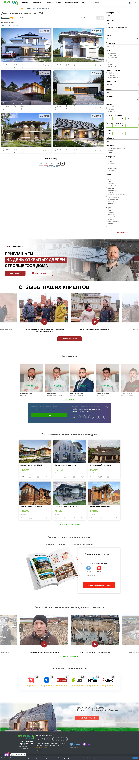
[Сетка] (101, 17)
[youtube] (93, 417)
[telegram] (98, 417)
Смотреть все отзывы (70, 338)
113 (57, 163)
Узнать (49, 415)
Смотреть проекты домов (70, 524)
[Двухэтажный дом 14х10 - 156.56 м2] (78, 130)
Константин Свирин (103, 393)
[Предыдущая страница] (41, 164)
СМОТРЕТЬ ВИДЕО (41, 273)
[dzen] (48, 739)
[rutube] (62, 739)
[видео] (44, 321)
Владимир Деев (126, 393)
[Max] (11, 755)
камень (13, 25)
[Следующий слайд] (118, 304)
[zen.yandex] (84, 417)
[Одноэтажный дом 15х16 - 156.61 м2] (78, 87)
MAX (88, 744)
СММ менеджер (100, 395)
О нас (84, 3)
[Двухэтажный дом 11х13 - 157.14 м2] (26, 45)
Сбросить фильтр (52, 167)
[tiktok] (103, 417)
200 (17, 25)
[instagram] (88, 417)
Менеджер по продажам (76, 395)
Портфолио (38, 3)
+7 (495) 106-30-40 (26, 741)
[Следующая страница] (62, 164)
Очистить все (5, 25)
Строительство (71, 3)
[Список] (98, 17)
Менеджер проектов (126, 395)
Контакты (94, 3)
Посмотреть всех (69, 399)
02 (51, 163)
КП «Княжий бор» (14, 246)
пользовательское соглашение (112, 758)
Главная (21, 8)
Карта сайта (39, 750)
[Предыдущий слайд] (21, 304)
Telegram (76, 744)
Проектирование (54, 3)
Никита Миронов (26, 393)
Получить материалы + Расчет (99, 585)
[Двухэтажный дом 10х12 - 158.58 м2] (78, 45)
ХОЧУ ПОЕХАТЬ (15, 273)
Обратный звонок (74, 747)
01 (46, 163)
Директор (22, 395)
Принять (135, 758)
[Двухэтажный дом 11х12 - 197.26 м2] (26, 87)
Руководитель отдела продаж (53, 395)
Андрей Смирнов (76, 393)
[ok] (79, 417)
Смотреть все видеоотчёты (69, 656)
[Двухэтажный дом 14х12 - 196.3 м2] (26, 130)
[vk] (74, 417)
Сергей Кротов (50, 393)
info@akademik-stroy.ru (41, 747)
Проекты (25, 3)
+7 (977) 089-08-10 (26, 744)
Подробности (87, 718)
